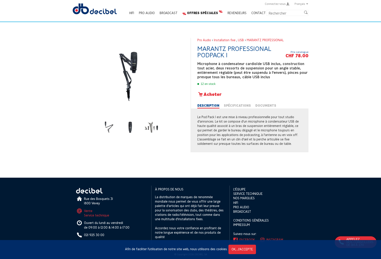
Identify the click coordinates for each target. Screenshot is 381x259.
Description (208, 106)
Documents (265, 106)
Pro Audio (147, 13)
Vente (88, 211)
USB (241, 40)
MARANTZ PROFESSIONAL (265, 40)
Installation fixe (224, 40)
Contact (258, 13)
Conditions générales (251, 220)
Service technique (96, 215)
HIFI (131, 13)
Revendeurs (237, 13)
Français (300, 4)
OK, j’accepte (242, 249)
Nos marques (244, 198)
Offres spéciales (202, 13)
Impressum (241, 225)
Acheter (213, 94)
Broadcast (168, 13)
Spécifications (237, 106)
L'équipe (239, 189)
